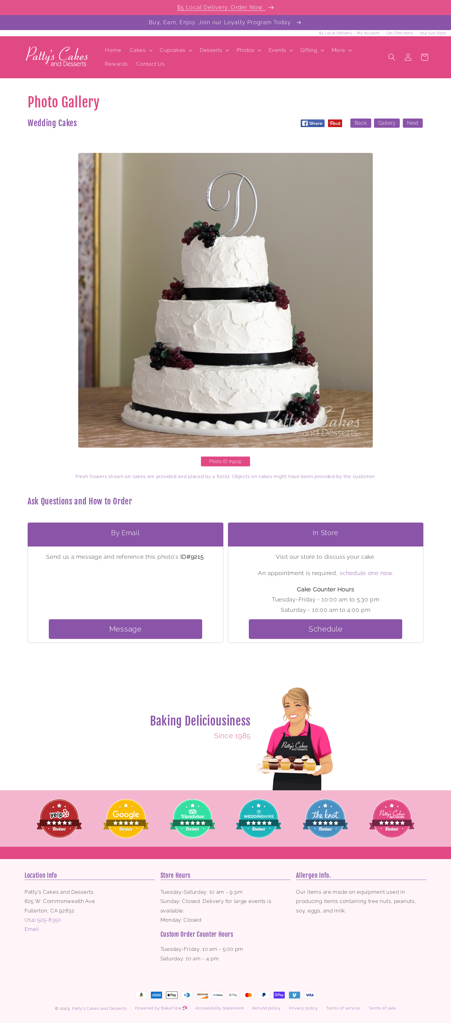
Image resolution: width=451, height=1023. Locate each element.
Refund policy (266, 1008)
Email (32, 929)
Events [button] (277, 50)
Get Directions (399, 33)
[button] (140, 50)
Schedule (326, 628)
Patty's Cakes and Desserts (99, 1008)
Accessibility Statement (219, 1008)
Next (412, 123)
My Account (368, 33)
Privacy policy (303, 1008)
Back (361, 123)
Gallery (386, 123)
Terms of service (343, 1008)
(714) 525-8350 (432, 33)
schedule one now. (366, 573)
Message (125, 628)
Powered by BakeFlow (159, 1008)
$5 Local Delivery (335, 33)
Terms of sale (382, 1008)
